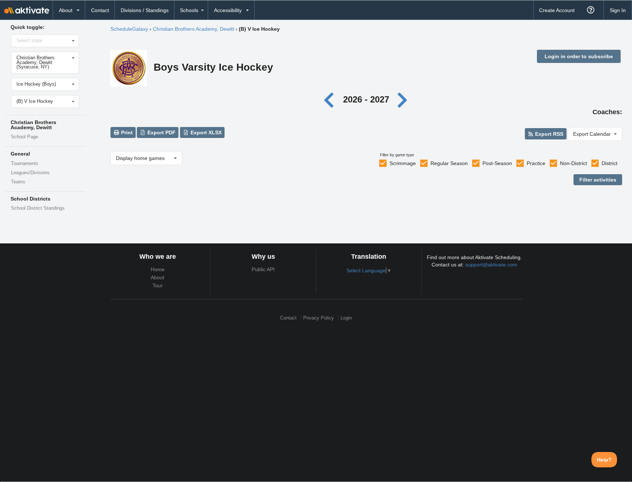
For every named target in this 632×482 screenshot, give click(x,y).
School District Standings (38, 208)
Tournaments (24, 163)
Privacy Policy (318, 317)
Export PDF (161, 132)
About (157, 277)
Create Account (557, 10)
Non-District (573, 163)
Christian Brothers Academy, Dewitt (193, 29)
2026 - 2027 (366, 99)
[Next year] (403, 99)
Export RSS (548, 134)
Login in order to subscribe (579, 56)
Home (158, 269)
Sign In (618, 10)
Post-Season (497, 163)
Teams (18, 181)
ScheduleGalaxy (129, 29)
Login (346, 317)
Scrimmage (403, 163)
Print (126, 132)
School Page (24, 136)
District (609, 163)
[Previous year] (331, 99)
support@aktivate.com (491, 265)
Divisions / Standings (145, 10)
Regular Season (449, 163)
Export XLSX (205, 132)
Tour (158, 285)
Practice (536, 163)
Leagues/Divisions (30, 172)
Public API (263, 269)
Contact (100, 10)
